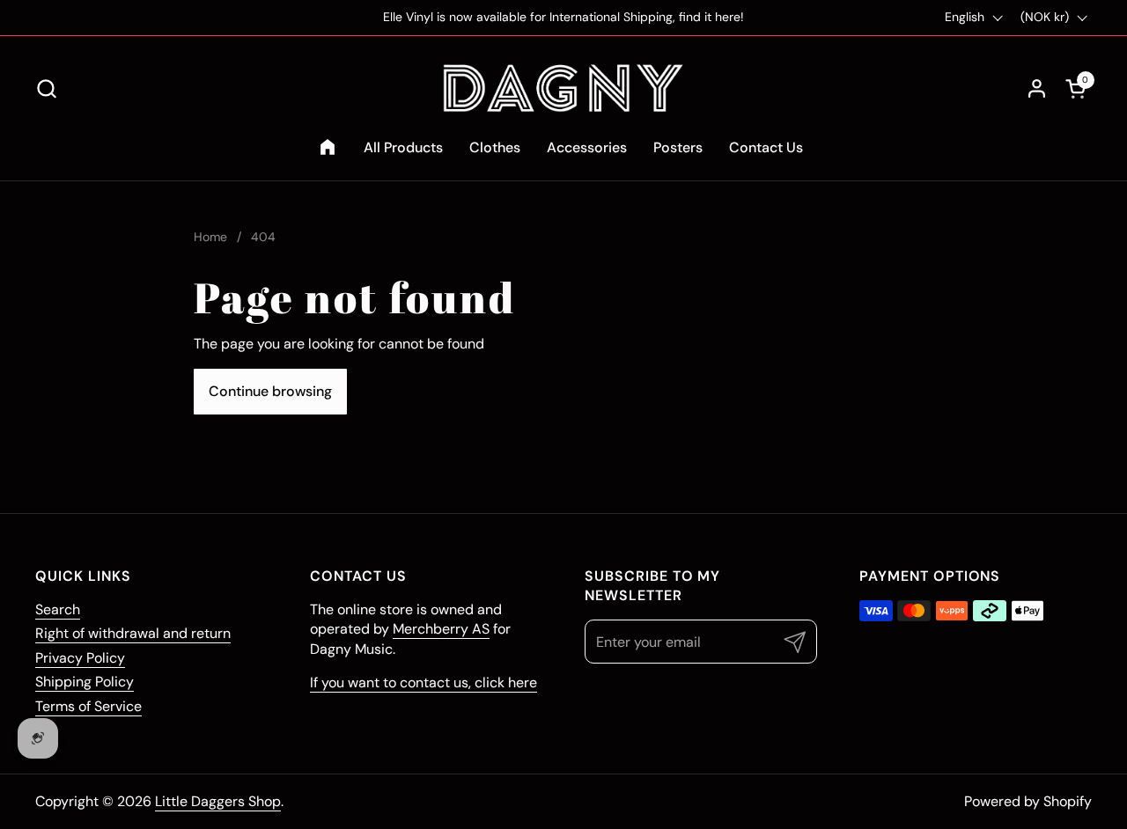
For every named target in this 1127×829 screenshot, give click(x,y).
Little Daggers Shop (218, 801)
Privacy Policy (80, 658)
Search (57, 609)
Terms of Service (88, 706)
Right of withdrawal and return (133, 633)
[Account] (1037, 88)
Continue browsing (270, 391)
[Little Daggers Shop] (563, 88)
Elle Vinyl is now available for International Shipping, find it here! (563, 17)
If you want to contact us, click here (423, 682)
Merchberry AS (441, 629)
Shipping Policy (84, 681)
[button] (46, 88)
